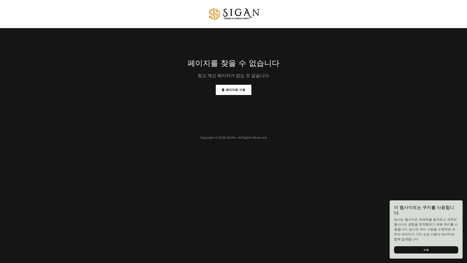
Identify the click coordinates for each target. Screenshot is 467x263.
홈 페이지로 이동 (234, 90)
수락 (426, 249)
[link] (233, 14)
